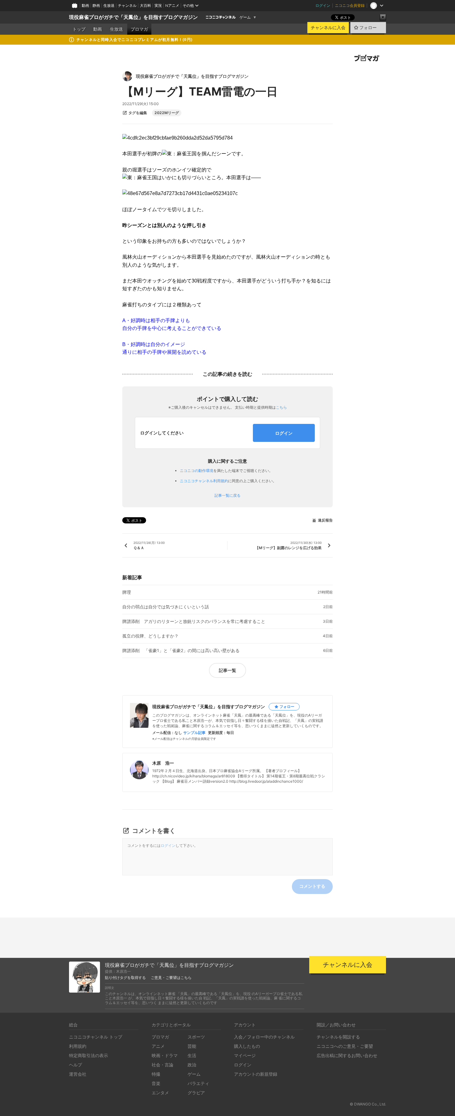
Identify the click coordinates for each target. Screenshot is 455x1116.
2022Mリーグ (166, 113)
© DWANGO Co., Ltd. (368, 1104)
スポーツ (196, 1036)
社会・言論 (162, 1064)
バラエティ (198, 1083)
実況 (158, 5)
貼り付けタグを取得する (125, 978)
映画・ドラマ (165, 1055)
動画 (85, 5)
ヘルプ (75, 1064)
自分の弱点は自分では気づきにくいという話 (165, 607)
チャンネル (127, 5)
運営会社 (77, 1074)
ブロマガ (139, 29)
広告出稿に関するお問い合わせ (347, 1055)
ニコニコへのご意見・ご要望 (345, 1046)
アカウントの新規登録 (255, 1074)
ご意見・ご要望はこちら (171, 978)
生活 (192, 1055)
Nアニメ (172, 5)
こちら (281, 407)
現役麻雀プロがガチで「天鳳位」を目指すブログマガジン (133, 17)
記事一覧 (227, 670)
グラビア (196, 1092)
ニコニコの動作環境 (196, 470)
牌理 (126, 592)
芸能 (192, 1046)
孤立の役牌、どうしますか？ (150, 636)
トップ (78, 29)
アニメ (158, 1046)
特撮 (156, 1074)
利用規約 (77, 1046)
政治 (192, 1064)
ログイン (322, 5)
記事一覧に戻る (227, 495)
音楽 (156, 1083)
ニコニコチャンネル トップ (95, 1036)
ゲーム (245, 17)
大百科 (145, 5)
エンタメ (160, 1092)
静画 (96, 5)
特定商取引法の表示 (88, 1055)
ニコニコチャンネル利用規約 (204, 480)
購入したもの (247, 1046)
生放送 (109, 5)
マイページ (245, 1055)
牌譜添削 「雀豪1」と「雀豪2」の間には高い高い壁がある (181, 650)
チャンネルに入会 (328, 27)
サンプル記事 (194, 733)
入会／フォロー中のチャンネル (264, 1036)
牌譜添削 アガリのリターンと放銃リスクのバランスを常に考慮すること (193, 621)
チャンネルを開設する (338, 1036)
